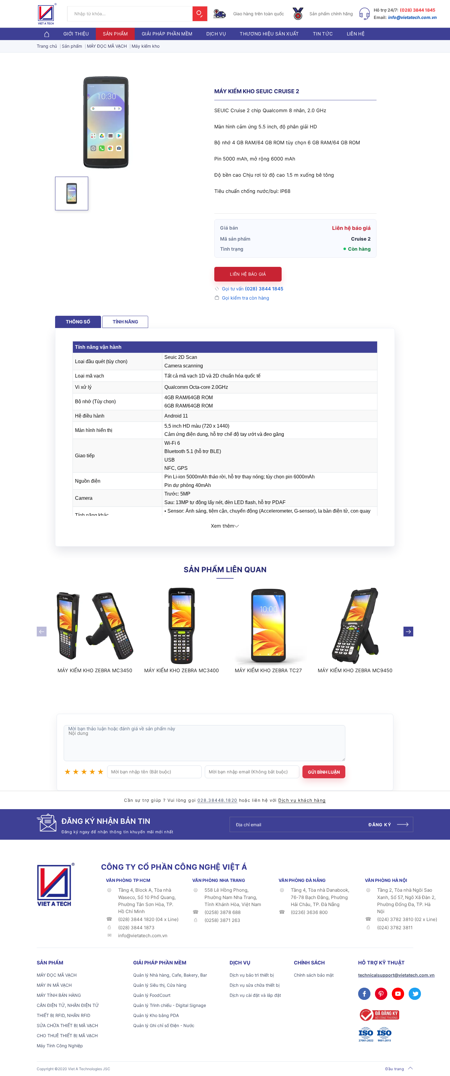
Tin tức (323, 34)
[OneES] (56, 884)
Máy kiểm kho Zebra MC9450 (355, 670)
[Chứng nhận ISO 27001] (365, 1034)
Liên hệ (356, 34)
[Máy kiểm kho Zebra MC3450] (95, 626)
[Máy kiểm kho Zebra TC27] (268, 626)
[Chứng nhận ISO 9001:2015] (384, 1034)
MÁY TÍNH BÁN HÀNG (59, 995)
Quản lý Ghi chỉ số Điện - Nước (163, 1025)
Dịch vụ (216, 34)
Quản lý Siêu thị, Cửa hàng (159, 985)
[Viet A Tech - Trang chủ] (47, 13)
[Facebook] (364, 994)
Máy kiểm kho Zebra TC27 (268, 670)
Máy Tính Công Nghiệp (60, 1045)
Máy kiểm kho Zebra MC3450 (95, 670)
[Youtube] (398, 994)
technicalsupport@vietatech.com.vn (396, 975)
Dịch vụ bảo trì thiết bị (252, 975)
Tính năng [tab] (125, 322)
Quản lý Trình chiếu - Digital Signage (169, 1005)
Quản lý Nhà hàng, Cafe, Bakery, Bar (170, 975)
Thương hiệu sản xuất (269, 34)
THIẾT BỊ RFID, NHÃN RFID (63, 1015)
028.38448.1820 (217, 800)
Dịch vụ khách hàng (302, 800)
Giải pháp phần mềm (167, 34)
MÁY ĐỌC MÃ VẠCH (57, 975)
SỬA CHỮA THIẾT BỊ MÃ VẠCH (67, 1025)
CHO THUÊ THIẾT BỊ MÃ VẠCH (67, 1035)
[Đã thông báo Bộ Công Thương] (378, 1015)
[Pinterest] (381, 994)
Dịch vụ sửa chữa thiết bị (254, 985)
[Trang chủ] (46, 34)
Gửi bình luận (324, 772)
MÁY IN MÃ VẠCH (54, 985)
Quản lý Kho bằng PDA (156, 1015)
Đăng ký (380, 824)
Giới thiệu (76, 34)
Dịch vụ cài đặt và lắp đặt (255, 995)
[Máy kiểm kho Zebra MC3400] (182, 626)
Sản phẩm (115, 34)
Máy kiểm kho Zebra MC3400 (181, 670)
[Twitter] (415, 994)
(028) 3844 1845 (417, 10)
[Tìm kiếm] (200, 13)
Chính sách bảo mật (314, 975)
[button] (71, 193)
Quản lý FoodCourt (152, 995)
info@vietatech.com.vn (412, 17)
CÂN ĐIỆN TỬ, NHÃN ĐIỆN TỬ (68, 1005)
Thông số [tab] (78, 322)
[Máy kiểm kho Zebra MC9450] (355, 626)
